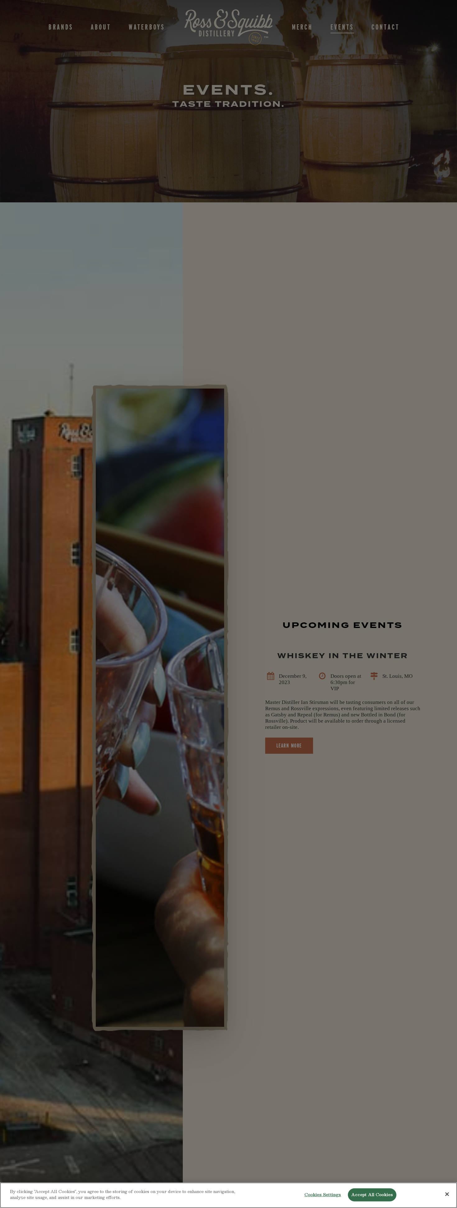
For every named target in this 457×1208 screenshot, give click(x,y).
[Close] (447, 1194)
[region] (228, 1195)
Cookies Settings (322, 1194)
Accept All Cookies (372, 1194)
